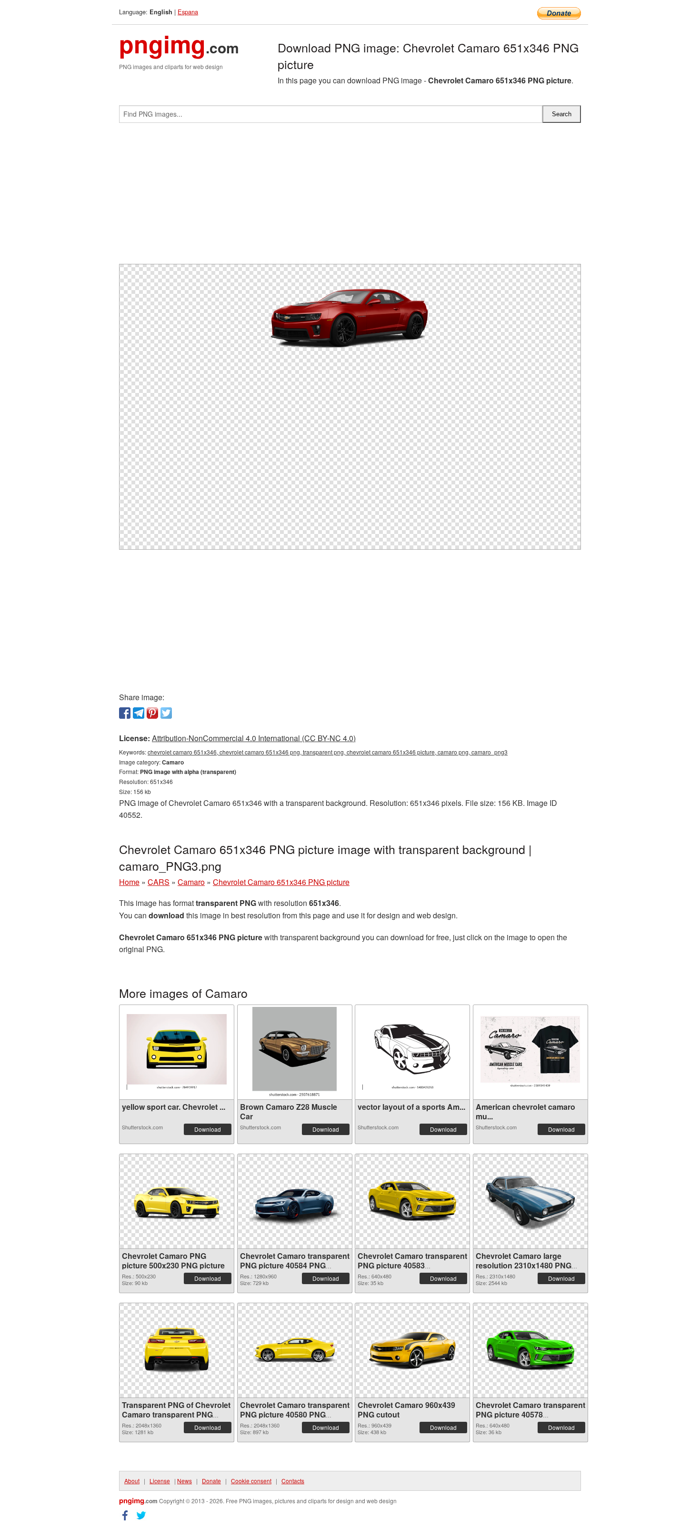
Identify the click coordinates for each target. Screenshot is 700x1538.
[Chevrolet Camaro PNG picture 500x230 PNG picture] (176, 1201)
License (160, 1481)
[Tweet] (166, 713)
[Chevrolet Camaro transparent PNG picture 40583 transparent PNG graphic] (412, 1201)
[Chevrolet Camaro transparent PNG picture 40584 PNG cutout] (294, 1201)
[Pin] (152, 713)
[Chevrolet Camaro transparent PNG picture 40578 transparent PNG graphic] (530, 1350)
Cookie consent (251, 1481)
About (132, 1481)
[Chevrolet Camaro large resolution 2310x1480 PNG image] (530, 1201)
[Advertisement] (350, 197)
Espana (188, 11)
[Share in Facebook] (124, 713)
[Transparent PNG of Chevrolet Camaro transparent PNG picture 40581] (176, 1350)
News (184, 1481)
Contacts (292, 1481)
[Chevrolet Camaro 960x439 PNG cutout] (412, 1350)
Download (207, 1129)
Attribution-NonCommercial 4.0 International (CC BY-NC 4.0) (254, 738)
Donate (211, 1481)
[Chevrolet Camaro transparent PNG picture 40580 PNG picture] (294, 1350)
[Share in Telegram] (138, 713)
